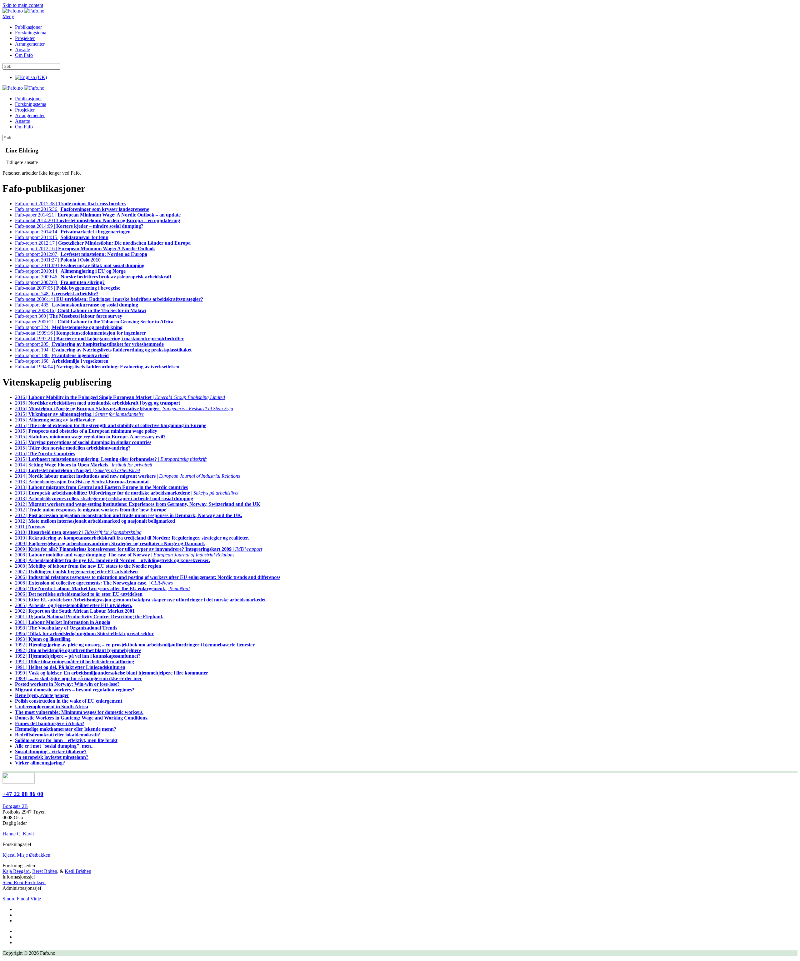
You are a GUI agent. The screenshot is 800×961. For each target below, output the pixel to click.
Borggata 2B (15, 806)
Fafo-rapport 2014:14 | (73, 231)
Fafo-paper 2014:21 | (98, 214)
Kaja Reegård (16, 871)
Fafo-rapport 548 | (56, 293)
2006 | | (94, 582)
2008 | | (124, 554)
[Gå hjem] (23, 10)
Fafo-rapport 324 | (68, 327)
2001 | (89, 616)
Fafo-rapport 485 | (76, 304)
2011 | (30, 526)
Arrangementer (30, 44)
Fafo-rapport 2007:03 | (60, 282)
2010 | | (78, 532)
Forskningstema (30, 32)
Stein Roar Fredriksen (24, 882)
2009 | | (138, 549)
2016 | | (120, 397)
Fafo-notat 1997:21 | (99, 338)
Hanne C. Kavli (18, 833)
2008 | (112, 560)
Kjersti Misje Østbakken (26, 855)
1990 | (111, 672)
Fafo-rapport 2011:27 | (58, 259)
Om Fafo (24, 55)
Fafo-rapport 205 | (89, 344)
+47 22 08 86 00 (22, 794)
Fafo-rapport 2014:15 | (61, 237)
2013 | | (126, 492)
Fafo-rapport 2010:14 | (70, 271)
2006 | (147, 577)
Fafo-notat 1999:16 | (80, 333)
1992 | (135, 644)
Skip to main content (22, 5)
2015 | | (79, 414)
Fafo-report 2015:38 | (70, 203)
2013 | (82, 481)
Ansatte (22, 49)
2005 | (140, 599)
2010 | (132, 537)
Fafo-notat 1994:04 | (97, 366)
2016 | (97, 403)
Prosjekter (25, 38)
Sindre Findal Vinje (21, 898)
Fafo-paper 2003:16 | (80, 310)
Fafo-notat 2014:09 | (79, 226)
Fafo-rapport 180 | (62, 355)
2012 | (137, 504)
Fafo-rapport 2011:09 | (79, 265)
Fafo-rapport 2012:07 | (81, 254)
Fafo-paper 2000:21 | (94, 321)
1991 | (74, 661)
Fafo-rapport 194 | (103, 349)
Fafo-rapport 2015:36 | (82, 209)
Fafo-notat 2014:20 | (97, 220)
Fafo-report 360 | (68, 316)
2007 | (76, 571)
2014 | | (83, 464)
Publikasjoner (28, 27)
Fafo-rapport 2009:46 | (93, 276)
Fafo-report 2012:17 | (103, 243)
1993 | (43, 639)
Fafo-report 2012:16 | (85, 248)
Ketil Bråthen (78, 871)
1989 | (78, 678)
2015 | (55, 419)
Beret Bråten (44, 871)
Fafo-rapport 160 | (61, 361)
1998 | (66, 627)
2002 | (75, 611)
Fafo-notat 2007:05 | (67, 288)
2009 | (110, 543)
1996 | (84, 633)
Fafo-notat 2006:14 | (109, 299)
